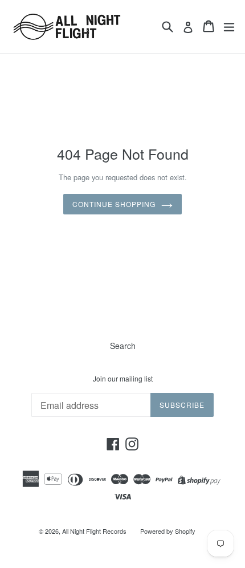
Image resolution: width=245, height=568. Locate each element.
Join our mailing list (123, 379)
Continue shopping (113, 204)
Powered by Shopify (167, 530)
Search (123, 345)
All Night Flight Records (94, 530)
